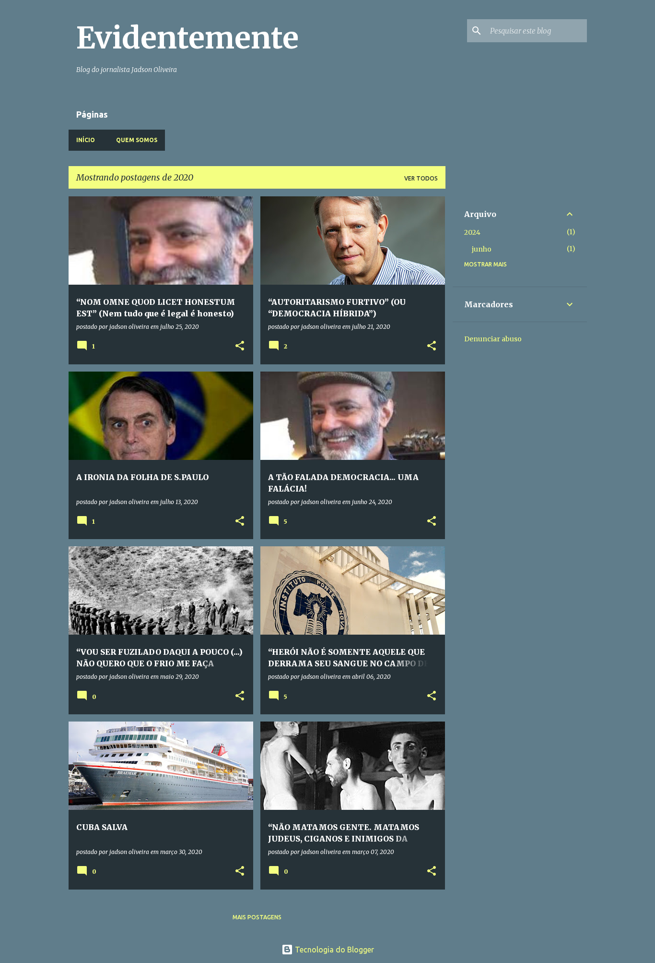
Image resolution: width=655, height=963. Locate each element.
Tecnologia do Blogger (333, 949)
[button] (240, 346)
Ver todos (421, 178)
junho (481, 249)
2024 (472, 232)
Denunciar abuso (493, 339)
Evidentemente (187, 38)
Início (85, 140)
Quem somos (136, 140)
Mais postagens (257, 917)
